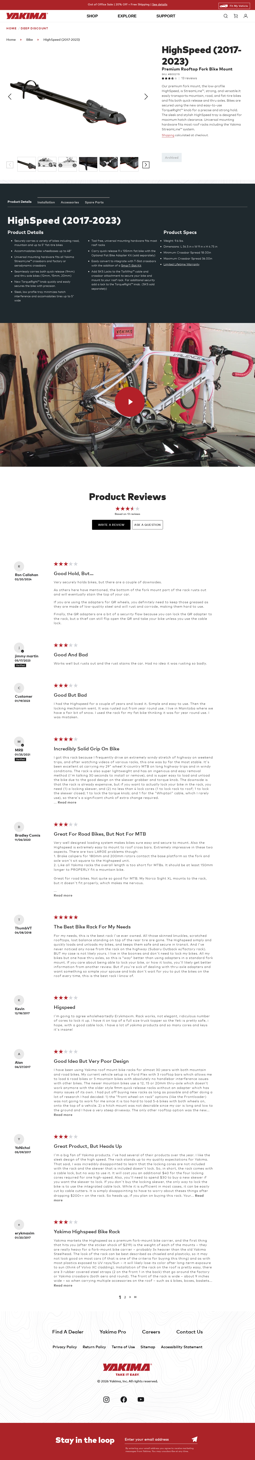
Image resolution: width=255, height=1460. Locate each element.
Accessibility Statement (181, 1346)
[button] (227, 16)
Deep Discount (34, 28)
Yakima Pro (113, 1331)
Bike (29, 40)
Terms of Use (123, 1346)
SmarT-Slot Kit (131, 265)
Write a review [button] (111, 524)
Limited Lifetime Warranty (181, 264)
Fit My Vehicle (239, 5)
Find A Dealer (67, 1331)
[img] (65, 565)
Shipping (168, 135)
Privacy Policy (65, 1346)
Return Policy (94, 1346)
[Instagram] (110, 1399)
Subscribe (192, 1439)
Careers (151, 1331)
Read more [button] (67, 802)
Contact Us (189, 1331)
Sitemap (147, 1346)
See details (159, 4)
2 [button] (125, 1297)
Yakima (115, 1381)
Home (11, 28)
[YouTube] (145, 1399)
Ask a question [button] (147, 524)
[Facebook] (127, 1399)
